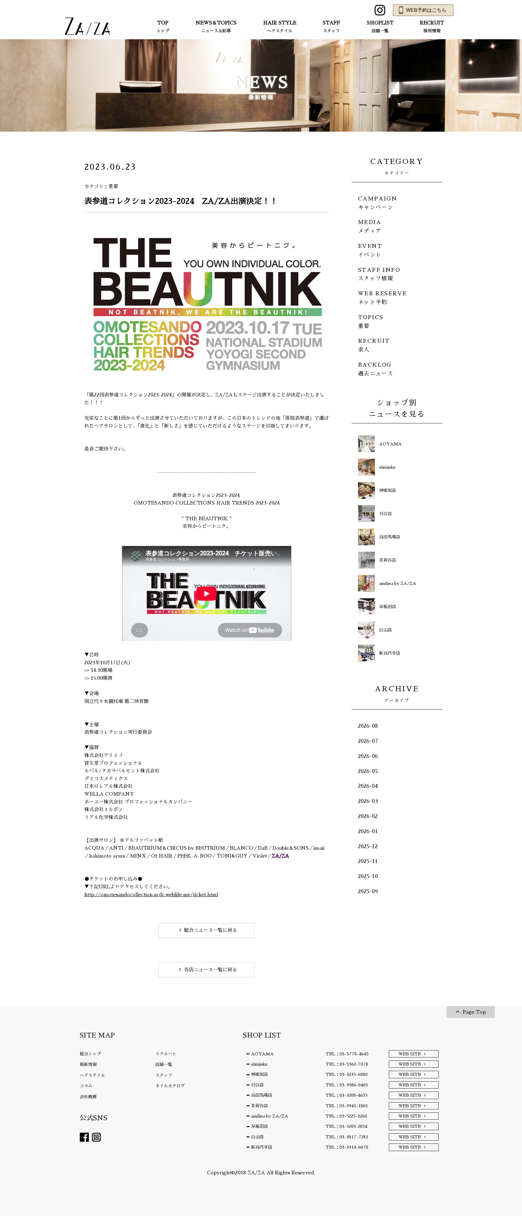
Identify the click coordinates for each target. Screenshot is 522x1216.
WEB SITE (409, 1054)
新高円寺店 (261, 1147)
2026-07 (368, 741)
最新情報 (88, 1064)
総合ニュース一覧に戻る (210, 930)
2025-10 (368, 876)
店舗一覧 (163, 1064)
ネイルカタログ (170, 1086)
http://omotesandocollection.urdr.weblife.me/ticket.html (151, 894)
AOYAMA (262, 1054)
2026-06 (368, 756)
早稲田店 (259, 1126)
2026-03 (368, 801)
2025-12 (368, 846)
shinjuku (259, 1064)
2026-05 (368, 771)
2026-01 (368, 831)
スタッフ (163, 1075)
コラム (86, 1086)
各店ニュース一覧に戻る (210, 969)
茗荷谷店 (259, 1106)
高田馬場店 (261, 1095)
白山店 (257, 1137)
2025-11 (368, 861)
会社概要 (88, 1097)
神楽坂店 (259, 1074)
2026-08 (368, 726)
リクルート (165, 1054)
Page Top (474, 1012)
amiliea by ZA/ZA (269, 1116)
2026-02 (368, 816)
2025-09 (368, 891)
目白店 (257, 1085)
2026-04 (368, 786)
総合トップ (90, 1054)
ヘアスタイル (92, 1075)
